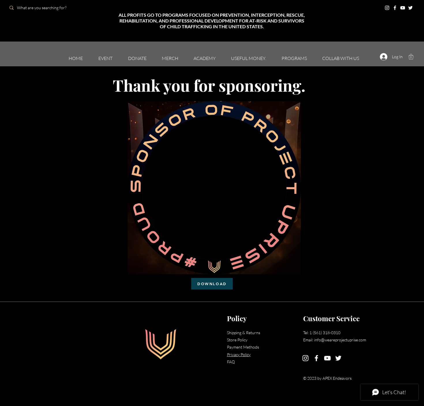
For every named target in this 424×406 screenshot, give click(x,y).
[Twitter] (410, 8)
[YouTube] (403, 8)
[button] (411, 56)
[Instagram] (387, 8)
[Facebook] (395, 8)
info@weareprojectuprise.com (340, 339)
